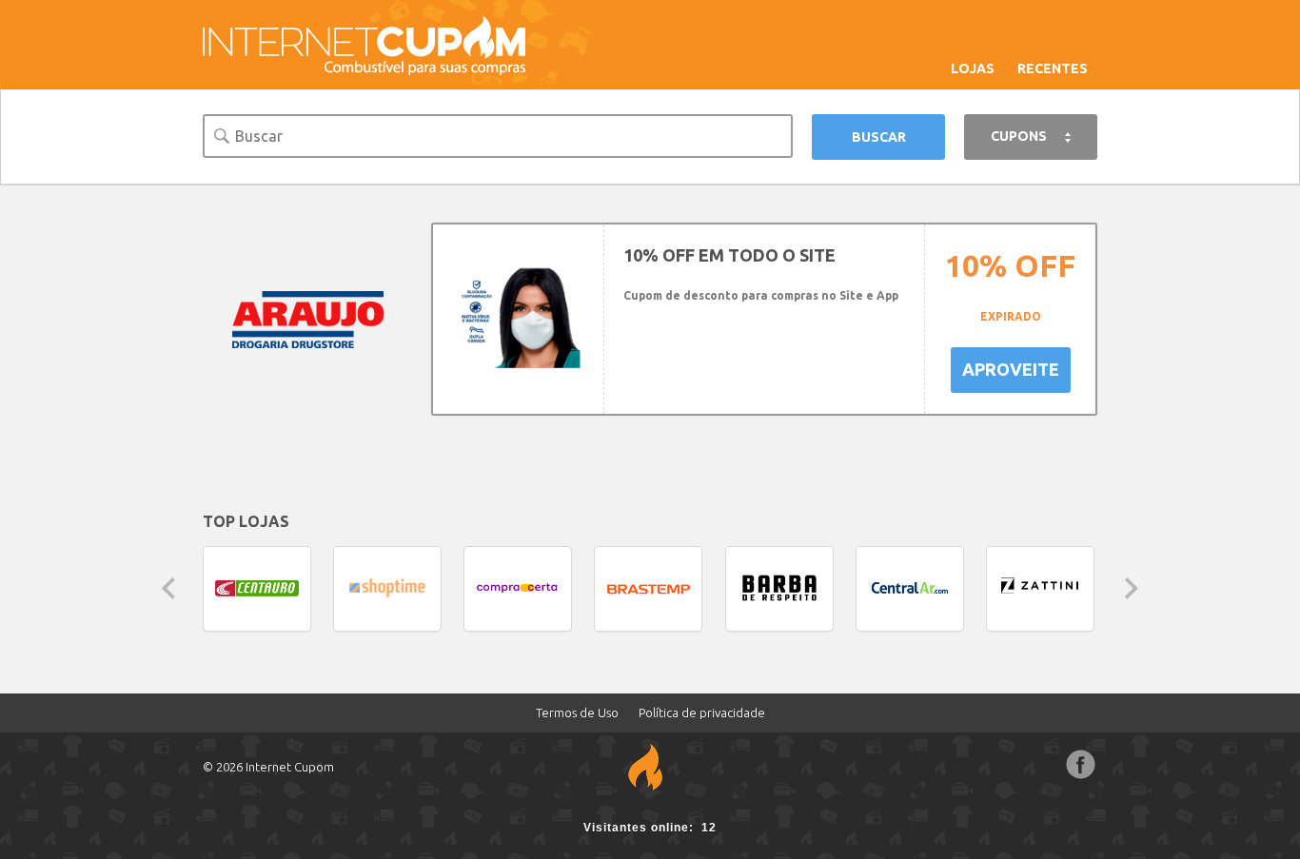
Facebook (1081, 765)
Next (1131, 588)
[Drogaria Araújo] (307, 319)
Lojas (973, 68)
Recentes (1052, 68)
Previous (168, 588)
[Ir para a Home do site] (364, 43)
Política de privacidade (702, 712)
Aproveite (1010, 369)
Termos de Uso (577, 712)
